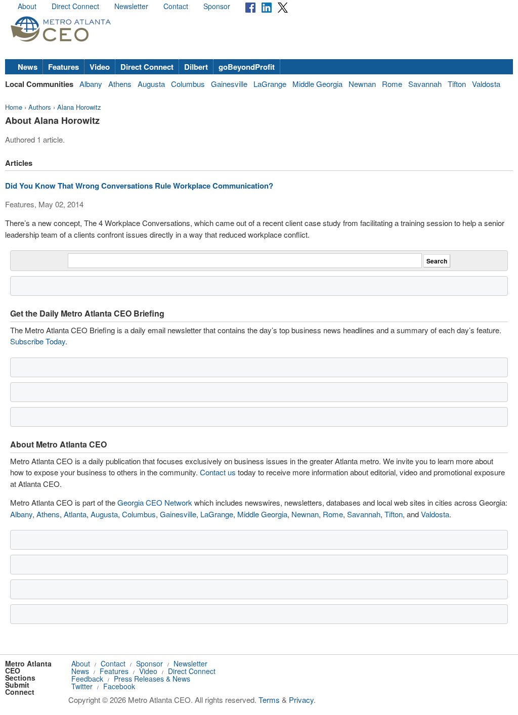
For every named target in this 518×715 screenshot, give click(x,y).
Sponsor (216, 6)
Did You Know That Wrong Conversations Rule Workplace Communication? (139, 185)
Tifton (457, 83)
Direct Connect (75, 6)
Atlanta (75, 514)
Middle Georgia (317, 83)
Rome (392, 83)
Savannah (425, 83)
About (27, 6)
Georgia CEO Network (154, 502)
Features (63, 66)
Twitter (82, 686)
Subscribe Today (37, 341)
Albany (90, 83)
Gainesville (229, 83)
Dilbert (196, 66)
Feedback (87, 679)
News (27, 66)
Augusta (151, 83)
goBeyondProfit (247, 66)
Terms (269, 699)
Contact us (218, 472)
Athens (120, 83)
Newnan (362, 83)
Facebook (119, 686)
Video (100, 66)
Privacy (301, 699)
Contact (175, 6)
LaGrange (269, 83)
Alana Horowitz (79, 107)
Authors (39, 107)
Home (13, 107)
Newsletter (131, 6)
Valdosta (486, 83)
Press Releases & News (152, 679)
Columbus (188, 83)
